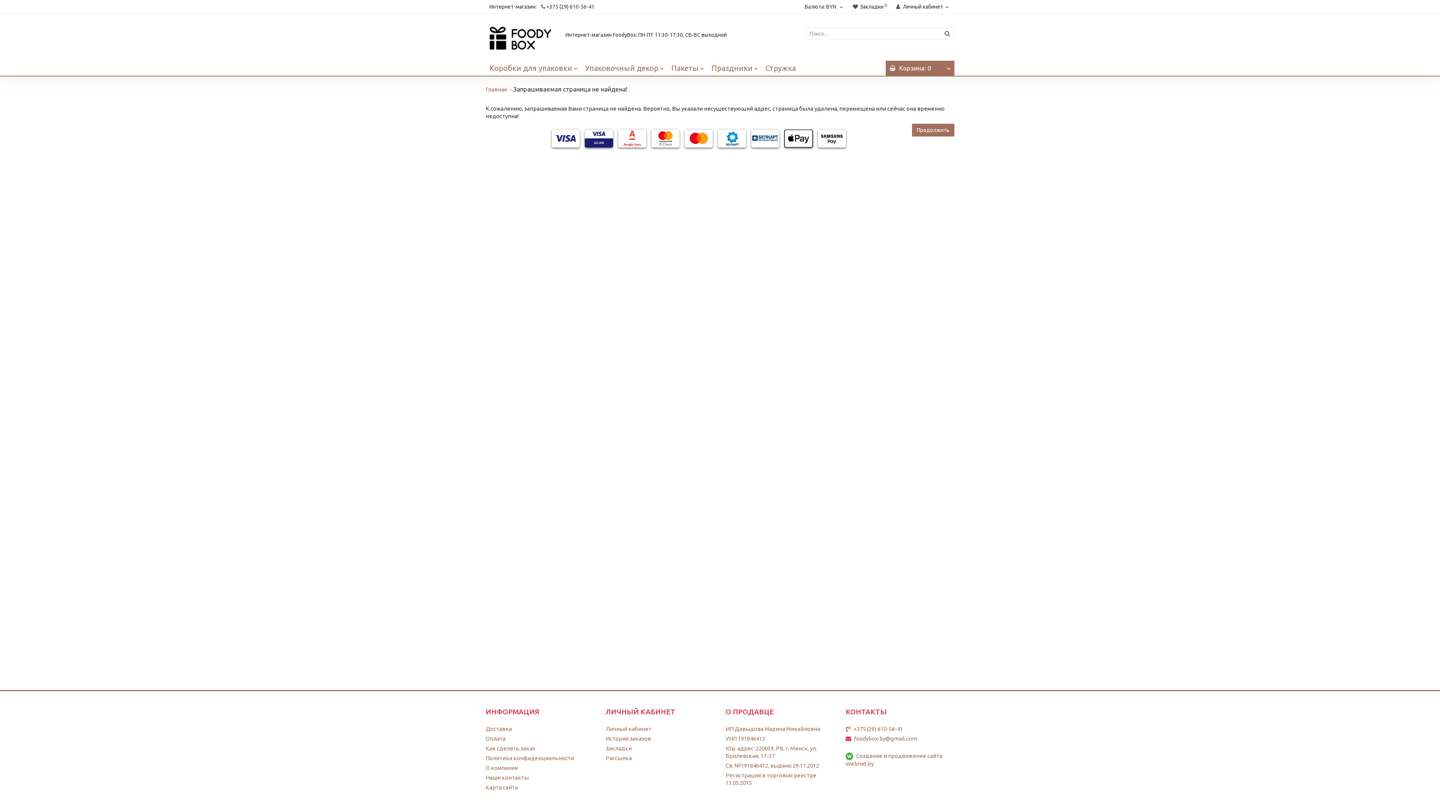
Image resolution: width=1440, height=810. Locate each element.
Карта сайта (502, 787)
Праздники (732, 68)
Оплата (496, 738)
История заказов (628, 738)
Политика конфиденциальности (530, 758)
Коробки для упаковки (530, 68)
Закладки (619, 748)
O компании (502, 768)
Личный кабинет (628, 729)
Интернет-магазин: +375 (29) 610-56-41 (541, 7)
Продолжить (933, 130)
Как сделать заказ (510, 748)
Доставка (499, 729)
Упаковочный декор (621, 68)
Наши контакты (507, 777)
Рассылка (619, 758)
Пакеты (685, 68)
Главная (496, 89)
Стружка (780, 68)
